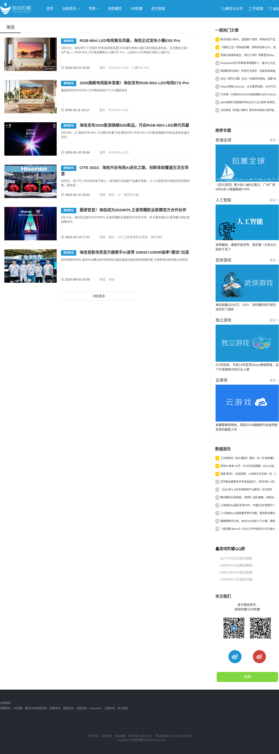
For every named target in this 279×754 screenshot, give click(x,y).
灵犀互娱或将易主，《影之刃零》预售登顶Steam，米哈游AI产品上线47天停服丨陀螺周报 (249, 55)
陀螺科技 (5, 708)
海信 (102, 67)
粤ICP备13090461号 (140, 736)
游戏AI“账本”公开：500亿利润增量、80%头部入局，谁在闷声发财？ (249, 466)
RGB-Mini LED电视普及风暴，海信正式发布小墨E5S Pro (121, 40)
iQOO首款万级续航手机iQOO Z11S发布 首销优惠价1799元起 (249, 102)
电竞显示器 (131, 194)
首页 (49, 8)
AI (119, 194)
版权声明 (107, 736)
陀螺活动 (55, 708)
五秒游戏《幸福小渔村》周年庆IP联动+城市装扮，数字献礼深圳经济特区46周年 (249, 110)
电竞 (102, 237)
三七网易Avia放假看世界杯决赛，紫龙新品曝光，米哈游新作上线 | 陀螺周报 (249, 513)
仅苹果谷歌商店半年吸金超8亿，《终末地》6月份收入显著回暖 (249, 481)
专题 (92, 8)
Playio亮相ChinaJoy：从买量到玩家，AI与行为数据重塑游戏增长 (249, 86)
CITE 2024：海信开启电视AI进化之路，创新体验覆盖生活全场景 (125, 170)
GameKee (96, 708)
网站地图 (120, 736)
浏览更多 (99, 296)
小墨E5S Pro (140, 67)
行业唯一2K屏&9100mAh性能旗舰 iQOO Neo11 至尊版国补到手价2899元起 (249, 94)
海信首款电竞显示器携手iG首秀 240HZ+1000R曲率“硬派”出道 (126, 252)
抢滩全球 (52, 21)
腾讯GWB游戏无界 (36, 708)
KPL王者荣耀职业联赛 (133, 237)
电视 (102, 194)
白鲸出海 (81, 708)
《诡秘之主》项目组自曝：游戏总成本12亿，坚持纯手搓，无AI (249, 47)
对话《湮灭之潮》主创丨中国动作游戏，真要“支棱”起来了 (249, 78)
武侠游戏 (88, 21)
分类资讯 (69, 8)
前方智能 (158, 8)
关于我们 (93, 736)
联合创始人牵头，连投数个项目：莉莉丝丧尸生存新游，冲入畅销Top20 (249, 39)
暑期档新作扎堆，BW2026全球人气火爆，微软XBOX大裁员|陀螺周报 (249, 521)
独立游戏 (107, 21)
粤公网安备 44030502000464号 (174, 736)
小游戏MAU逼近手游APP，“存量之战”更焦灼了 (247, 505)
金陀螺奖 (115, 8)
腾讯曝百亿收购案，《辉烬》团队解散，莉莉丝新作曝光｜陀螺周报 (249, 497)
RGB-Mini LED (119, 67)
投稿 (247, 677)
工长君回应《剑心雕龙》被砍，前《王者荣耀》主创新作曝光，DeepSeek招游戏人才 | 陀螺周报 (249, 458)
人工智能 (70, 21)
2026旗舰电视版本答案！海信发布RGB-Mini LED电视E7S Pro (126, 83)
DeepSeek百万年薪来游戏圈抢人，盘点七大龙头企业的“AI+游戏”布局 (249, 63)
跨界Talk (51, 33)
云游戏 (124, 21)
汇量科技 (109, 708)
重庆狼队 (157, 237)
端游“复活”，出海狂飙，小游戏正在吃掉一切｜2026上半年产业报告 (249, 473)
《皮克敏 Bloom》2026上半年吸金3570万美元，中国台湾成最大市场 (249, 528)
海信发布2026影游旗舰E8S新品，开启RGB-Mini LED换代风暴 (126, 125)
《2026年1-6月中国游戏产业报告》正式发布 (246, 489)
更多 (273, 140)
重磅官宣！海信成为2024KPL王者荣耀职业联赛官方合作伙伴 (124, 210)
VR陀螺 (137, 8)
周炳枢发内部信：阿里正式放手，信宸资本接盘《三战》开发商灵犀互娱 (249, 70)
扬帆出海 (68, 708)
